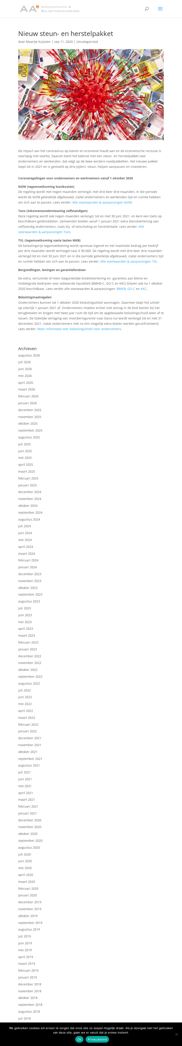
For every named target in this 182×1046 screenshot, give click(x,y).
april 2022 (25, 711)
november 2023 (29, 581)
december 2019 (29, 902)
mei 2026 (25, 376)
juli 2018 (24, 1018)
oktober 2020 (28, 834)
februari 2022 (28, 724)
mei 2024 (25, 540)
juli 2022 (24, 690)
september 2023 (30, 594)
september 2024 (30, 512)
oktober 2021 (28, 752)
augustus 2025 (29, 437)
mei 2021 (25, 786)
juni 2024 (25, 533)
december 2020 (29, 820)
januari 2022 (27, 731)
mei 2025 (25, 458)
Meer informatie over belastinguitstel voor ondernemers (79, 329)
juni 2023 (25, 615)
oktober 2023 (28, 588)
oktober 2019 (28, 916)
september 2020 (30, 840)
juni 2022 (25, 697)
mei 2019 (25, 950)
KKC (144, 289)
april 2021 (25, 793)
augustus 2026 (29, 355)
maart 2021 (26, 799)
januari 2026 (27, 403)
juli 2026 (24, 362)
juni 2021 (25, 779)
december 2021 (29, 738)
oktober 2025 (28, 423)
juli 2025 (24, 444)
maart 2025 (26, 471)
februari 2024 (28, 560)
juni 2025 (25, 451)
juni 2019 (25, 943)
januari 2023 (27, 649)
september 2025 (30, 430)
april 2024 (25, 547)
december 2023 (29, 574)
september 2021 (30, 759)
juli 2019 (24, 936)
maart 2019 (26, 963)
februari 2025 (28, 478)
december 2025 (29, 410)
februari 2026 (28, 396)
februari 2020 (28, 888)
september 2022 (30, 676)
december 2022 (29, 656)
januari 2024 (27, 567)
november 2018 (29, 991)
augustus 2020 (29, 847)
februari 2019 (28, 970)
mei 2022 (25, 704)
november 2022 (29, 663)
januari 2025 (27, 485)
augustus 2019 (29, 929)
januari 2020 (27, 895)
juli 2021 (24, 772)
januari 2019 (27, 977)
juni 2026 (25, 369)
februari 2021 (28, 806)
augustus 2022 (29, 683)
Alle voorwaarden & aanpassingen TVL (128, 261)
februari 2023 (28, 642)
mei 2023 (25, 622)
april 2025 (25, 464)
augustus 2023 (29, 601)
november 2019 (29, 909)
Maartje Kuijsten (38, 42)
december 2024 (29, 492)
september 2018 (30, 1004)
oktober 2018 (28, 998)
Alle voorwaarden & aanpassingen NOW (102, 202)
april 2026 (25, 382)
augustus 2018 (29, 1011)
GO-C (131, 289)
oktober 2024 (28, 505)
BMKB (121, 289)
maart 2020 (26, 882)
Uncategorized (87, 42)
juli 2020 (24, 854)
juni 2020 (25, 861)
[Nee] (176, 1034)
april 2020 (25, 875)
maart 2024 (26, 553)
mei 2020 (25, 868)
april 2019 (25, 957)
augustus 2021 (29, 765)
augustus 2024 (29, 519)
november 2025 (29, 417)
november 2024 (29, 499)
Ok (79, 1039)
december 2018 (29, 984)
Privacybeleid (97, 1039)
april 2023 (25, 628)
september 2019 (30, 923)
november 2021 (29, 745)
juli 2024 (24, 526)
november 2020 (29, 827)
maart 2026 (26, 389)
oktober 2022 (28, 670)
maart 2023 (26, 635)
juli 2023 (24, 608)
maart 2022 (26, 717)
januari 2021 (27, 813)
